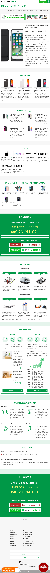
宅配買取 (12, 536)
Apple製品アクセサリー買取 (34, 10)
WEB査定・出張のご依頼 (30, 543)
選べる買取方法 (13, 534)
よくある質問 (27, 536)
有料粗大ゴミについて (14, 547)
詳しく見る (17, 367)
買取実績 (25, 557)
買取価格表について (14, 545)
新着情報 (12, 541)
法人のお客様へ (25, 550)
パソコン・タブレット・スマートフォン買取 (22, 10)
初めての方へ (13, 532)
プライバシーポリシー (29, 545)
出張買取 (12, 538)
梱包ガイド (12, 543)
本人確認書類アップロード (25, 554)
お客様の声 (27, 538)
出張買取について (37, 390)
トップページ (12, 530)
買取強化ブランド (28, 534)
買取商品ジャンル (12, 10)
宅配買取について (12, 390)
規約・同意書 (27, 547)
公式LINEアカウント (29, 541)
